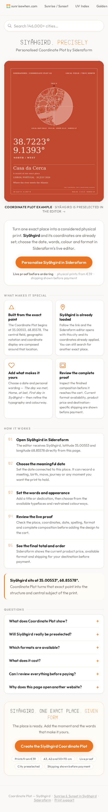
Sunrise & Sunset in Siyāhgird (75, 796)
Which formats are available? (34, 647)
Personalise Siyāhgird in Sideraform (54, 262)
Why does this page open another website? (45, 687)
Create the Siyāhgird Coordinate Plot (54, 746)
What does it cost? (25, 660)
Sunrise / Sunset (56, 6)
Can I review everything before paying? (42, 673)
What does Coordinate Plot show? (38, 621)
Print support (64, 800)
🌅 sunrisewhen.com (21, 6)
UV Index (82, 6)
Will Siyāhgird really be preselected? (40, 634)
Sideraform (42, 800)
